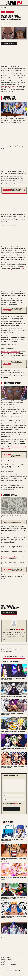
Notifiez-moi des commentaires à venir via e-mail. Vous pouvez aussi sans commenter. (13, 804)
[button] (26, 8)
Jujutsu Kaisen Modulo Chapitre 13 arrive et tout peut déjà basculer (14, 749)
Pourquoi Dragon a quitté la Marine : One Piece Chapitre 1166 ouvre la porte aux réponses (13, 898)
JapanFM (18, 970)
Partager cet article (9, 43)
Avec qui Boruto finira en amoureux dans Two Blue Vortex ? (13, 936)
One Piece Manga (10, 12)
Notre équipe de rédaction (8, 964)
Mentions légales (6, 959)
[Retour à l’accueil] (14, 2)
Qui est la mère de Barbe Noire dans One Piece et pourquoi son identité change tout (13, 917)
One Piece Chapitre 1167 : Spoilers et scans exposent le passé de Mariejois (12, 714)
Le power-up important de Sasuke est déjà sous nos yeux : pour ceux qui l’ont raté (13, 679)
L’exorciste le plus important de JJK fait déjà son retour (13, 696)
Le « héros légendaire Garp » (9, 556)
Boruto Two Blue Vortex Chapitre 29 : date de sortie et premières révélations (12, 840)
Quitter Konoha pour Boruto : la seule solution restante (13, 731)
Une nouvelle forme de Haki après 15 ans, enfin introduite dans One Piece (13, 859)
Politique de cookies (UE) (8, 962)
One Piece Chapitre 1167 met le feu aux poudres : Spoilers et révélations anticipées (14, 767)
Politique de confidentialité (8, 961)
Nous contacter (5, 957)
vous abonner (15, 803)
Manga (3, 12)
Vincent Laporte (20, 630)
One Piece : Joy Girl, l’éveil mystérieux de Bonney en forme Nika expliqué (13, 878)
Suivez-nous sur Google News (14, 656)
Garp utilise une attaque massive (10, 351)
